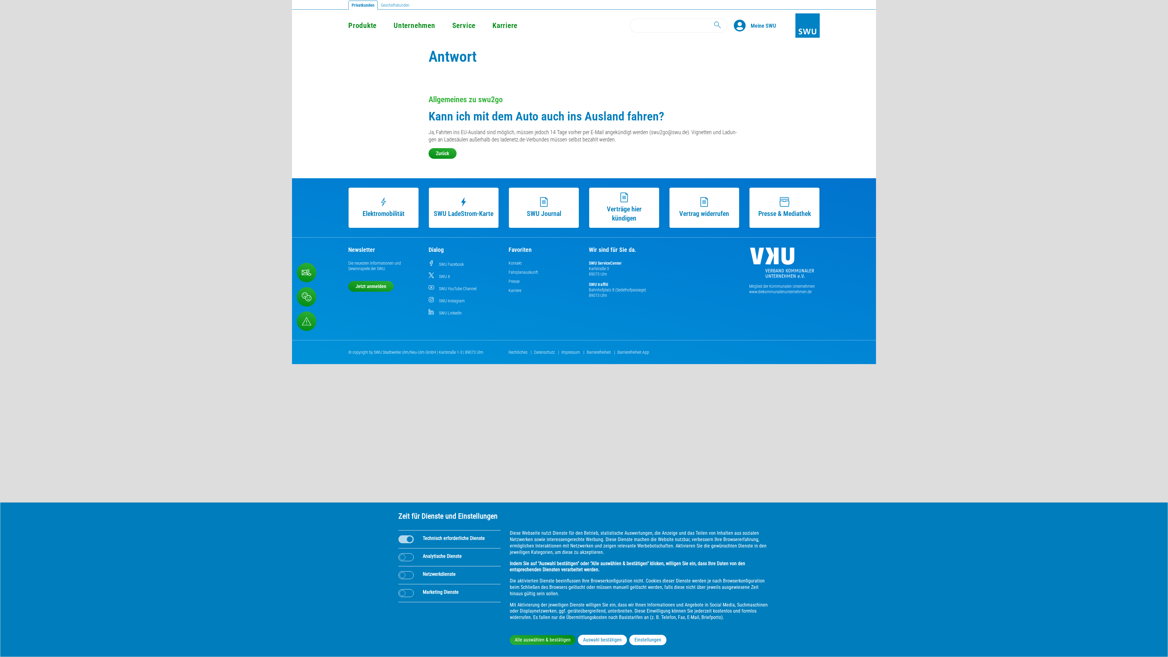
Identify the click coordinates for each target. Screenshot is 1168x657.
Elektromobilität (384, 213)
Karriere (504, 25)
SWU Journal (544, 213)
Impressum (571, 352)
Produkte (362, 25)
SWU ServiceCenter (605, 263)
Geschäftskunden (395, 5)
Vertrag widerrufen (704, 213)
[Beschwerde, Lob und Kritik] (306, 297)
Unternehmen (414, 25)
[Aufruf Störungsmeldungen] (306, 321)
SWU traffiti (598, 284)
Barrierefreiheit (599, 352)
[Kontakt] (306, 272)
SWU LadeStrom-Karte (463, 213)
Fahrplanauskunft (523, 272)
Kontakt (515, 263)
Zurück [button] (442, 153)
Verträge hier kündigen (624, 213)
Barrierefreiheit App (633, 352)
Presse (514, 281)
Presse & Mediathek (784, 213)
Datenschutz (545, 352)
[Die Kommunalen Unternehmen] (782, 265)
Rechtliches (518, 352)
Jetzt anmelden (371, 286)
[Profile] (742, 25)
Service (463, 25)
